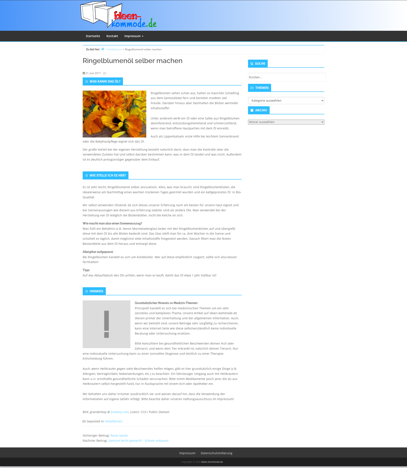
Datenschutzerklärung (216, 453)
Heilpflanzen (114, 421)
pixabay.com (120, 412)
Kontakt (112, 36)
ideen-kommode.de (212, 461)
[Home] (102, 49)
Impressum (132, 36)
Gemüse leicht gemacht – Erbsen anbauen (138, 441)
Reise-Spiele (119, 435)
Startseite (93, 36)
